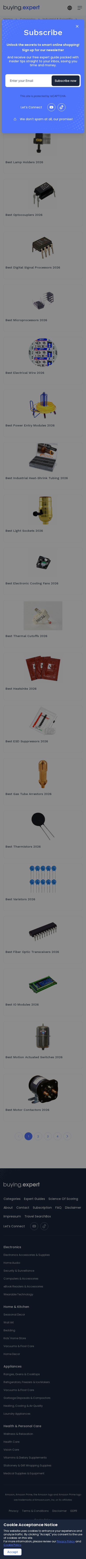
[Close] (77, 26)
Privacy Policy (66, 1541)
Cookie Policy (12, 1545)
